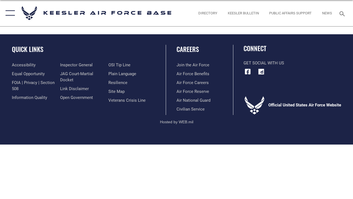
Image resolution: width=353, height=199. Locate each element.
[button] (9, 13)
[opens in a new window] (261, 71)
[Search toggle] (343, 13)
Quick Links (27, 49)
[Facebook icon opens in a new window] (248, 71)
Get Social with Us (264, 63)
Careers (187, 49)
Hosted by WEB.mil (176, 122)
